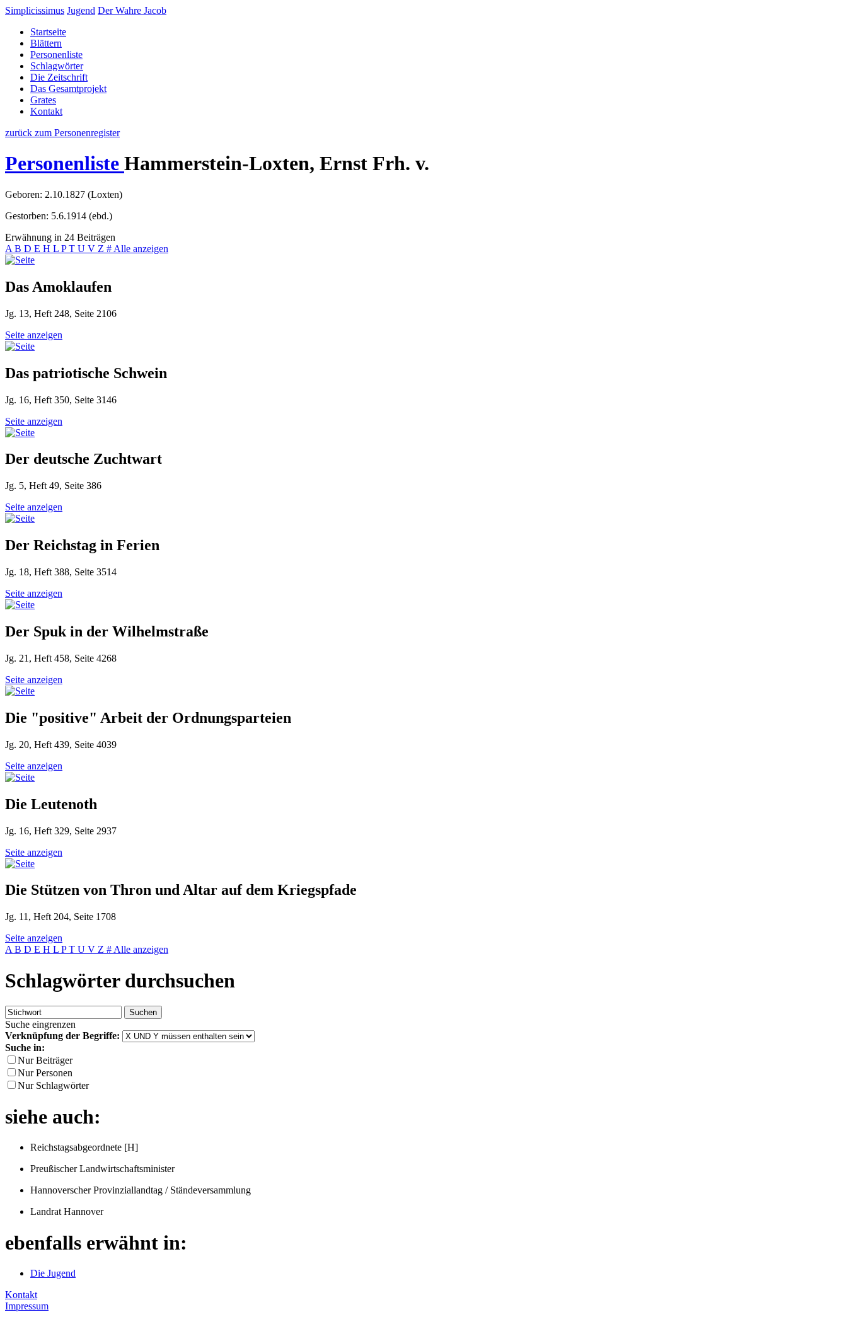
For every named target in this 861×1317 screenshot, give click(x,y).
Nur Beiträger (45, 1060)
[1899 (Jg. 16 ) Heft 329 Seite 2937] (20, 777)
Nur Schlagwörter (53, 1085)
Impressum (27, 1306)
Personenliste (56, 54)
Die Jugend (53, 1273)
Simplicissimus (34, 10)
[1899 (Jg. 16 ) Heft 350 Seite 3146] (20, 346)
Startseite (48, 31)
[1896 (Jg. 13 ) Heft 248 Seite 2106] (20, 260)
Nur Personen (45, 1072)
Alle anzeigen (140, 248)
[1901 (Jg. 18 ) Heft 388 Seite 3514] (20, 518)
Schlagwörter (56, 65)
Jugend (81, 10)
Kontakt (46, 111)
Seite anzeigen (33, 335)
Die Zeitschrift (59, 77)
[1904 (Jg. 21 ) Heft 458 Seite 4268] (20, 604)
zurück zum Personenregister (62, 132)
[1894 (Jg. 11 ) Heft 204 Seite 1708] (20, 863)
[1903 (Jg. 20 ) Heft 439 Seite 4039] (20, 691)
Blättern (46, 43)
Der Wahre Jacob (132, 10)
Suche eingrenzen (40, 1024)
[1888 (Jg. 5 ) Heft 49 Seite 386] (20, 432)
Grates (43, 100)
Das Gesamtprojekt (68, 88)
